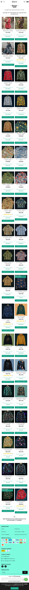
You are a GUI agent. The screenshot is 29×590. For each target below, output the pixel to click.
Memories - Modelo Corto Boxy (8, 237)
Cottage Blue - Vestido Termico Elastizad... (21, 30)
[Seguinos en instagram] (2, 566)
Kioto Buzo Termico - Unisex (8, 108)
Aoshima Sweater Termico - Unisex (8, 83)
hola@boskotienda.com (9, 558)
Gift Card (3, 531)
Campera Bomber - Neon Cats (8, 477)
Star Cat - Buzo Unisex (8, 372)
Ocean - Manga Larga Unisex (8, 320)
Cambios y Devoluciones (20, 534)
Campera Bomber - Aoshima (21, 502)
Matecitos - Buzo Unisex (8, 347)
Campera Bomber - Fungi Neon (21, 424)
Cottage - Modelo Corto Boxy (8, 289)
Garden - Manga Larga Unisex (8, 185)
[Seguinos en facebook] (6, 566)
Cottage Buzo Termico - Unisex (8, 134)
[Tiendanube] (14, 576)
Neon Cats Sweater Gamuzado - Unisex (21, 373)
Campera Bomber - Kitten (21, 477)
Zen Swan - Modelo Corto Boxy (21, 211)
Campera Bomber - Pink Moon (21, 450)
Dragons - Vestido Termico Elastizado (8, 56)
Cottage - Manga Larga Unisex (8, 211)
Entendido (14, 588)
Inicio (2, 529)
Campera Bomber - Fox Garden (8, 424)
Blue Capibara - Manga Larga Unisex (21, 292)
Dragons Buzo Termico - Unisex (21, 83)
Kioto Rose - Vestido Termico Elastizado (8, 30)
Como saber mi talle (19, 531)
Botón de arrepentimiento (14, 581)
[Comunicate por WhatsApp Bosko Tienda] (26, 579)
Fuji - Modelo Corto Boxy (21, 263)
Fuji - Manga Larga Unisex (21, 185)
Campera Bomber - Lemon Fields (8, 450)
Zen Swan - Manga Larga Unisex (21, 134)
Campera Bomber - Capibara (8, 502)
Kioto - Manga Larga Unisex (21, 159)
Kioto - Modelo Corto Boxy (21, 237)
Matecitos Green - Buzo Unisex (21, 317)
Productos (17, 529)
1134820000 (6, 556)
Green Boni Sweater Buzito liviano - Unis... (8, 399)
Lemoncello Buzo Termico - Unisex (21, 108)
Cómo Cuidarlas (5, 534)
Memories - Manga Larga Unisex (8, 159)
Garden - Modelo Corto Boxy (8, 263)
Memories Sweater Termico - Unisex (21, 56)
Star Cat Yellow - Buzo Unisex (21, 347)
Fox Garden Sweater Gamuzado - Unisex (21, 399)
